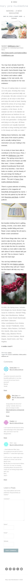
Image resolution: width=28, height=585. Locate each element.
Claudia (12, 421)
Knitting (9, 352)
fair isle (10, 354)
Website (6, 541)
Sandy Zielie (13, 367)
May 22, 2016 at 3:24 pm (16, 445)
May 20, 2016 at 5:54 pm (16, 423)
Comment (7, 499)
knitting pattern (22, 354)
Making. (4, 78)
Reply (5, 390)
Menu (15, 2)
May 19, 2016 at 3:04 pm (16, 369)
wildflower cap (4, 356)
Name (6, 524)
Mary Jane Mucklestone (14, 6)
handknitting (15, 354)
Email (6, 532)
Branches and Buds (11, 197)
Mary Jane (15, 395)
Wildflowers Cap (13, 46)
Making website (18, 264)
